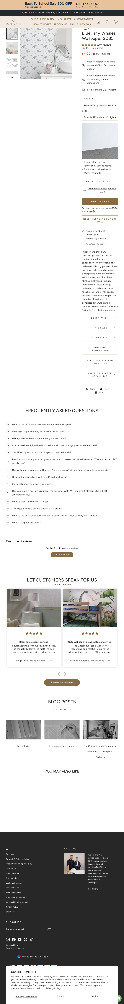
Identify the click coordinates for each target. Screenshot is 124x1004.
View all (62, 709)
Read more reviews (62, 682)
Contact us (11, 868)
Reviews (85, 24)
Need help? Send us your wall (100, 220)
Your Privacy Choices (15, 897)
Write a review (62, 554)
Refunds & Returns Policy (17, 859)
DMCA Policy (12, 907)
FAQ (8, 849)
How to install (12, 873)
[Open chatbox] (118, 998)
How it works (42, 24)
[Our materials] (23, 729)
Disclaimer (100, 338)
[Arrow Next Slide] (12, 76)
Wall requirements (14, 883)
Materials (100, 328)
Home (85, 29)
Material (88, 99)
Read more (93, 889)
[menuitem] (34, 19)
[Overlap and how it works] (62, 729)
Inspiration (47, 19)
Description (100, 318)
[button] (107, 21)
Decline (94, 996)
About (74, 24)
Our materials (23, 746)
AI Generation (83, 19)
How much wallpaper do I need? (102, 190)
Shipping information (100, 349)
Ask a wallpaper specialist (100, 374)
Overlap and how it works (62, 746)
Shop (34, 19)
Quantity (88, 181)
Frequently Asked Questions (100, 361)
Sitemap (10, 912)
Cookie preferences (15, 948)
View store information (96, 244)
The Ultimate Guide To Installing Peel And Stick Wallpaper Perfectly (100, 751)
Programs (60, 24)
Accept (60, 996)
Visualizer (65, 19)
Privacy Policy (53, 988)
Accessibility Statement (17, 902)
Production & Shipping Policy (19, 864)
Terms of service (13, 892)
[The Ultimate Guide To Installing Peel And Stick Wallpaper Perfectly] (100, 729)
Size (85, 111)
